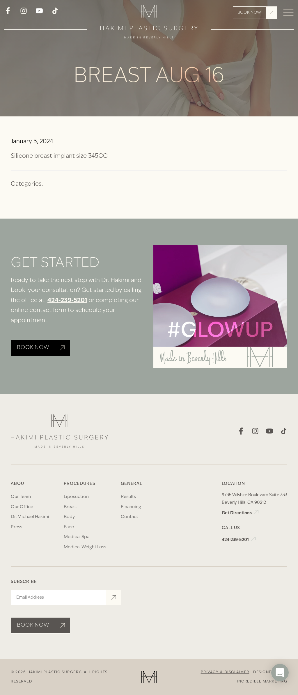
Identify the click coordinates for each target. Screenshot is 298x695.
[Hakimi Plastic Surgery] (149, 23)
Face (69, 527)
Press (16, 527)
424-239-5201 (67, 301)
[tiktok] (55, 13)
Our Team (21, 497)
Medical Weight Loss (85, 547)
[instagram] (23, 13)
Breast (70, 507)
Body (69, 517)
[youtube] (39, 13)
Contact (129, 517)
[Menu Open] (288, 13)
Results (128, 497)
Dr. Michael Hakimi (30, 517)
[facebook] (7, 13)
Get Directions (237, 513)
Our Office (22, 507)
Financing (131, 507)
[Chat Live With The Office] (280, 690)
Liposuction (76, 497)
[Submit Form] (113, 597)
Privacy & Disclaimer (225, 672)
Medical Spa (76, 537)
